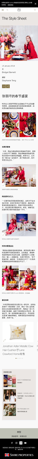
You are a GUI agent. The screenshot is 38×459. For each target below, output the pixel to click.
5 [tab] (22, 358)
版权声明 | (18, 447)
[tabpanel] (20, 339)
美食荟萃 (15, 436)
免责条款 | (6, 447)
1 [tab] (16, 358)
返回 (36, 437)
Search (7, 9)
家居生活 (23, 436)
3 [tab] (19, 358)
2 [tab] (18, 358)
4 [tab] (21, 358)
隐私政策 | (12, 447)
